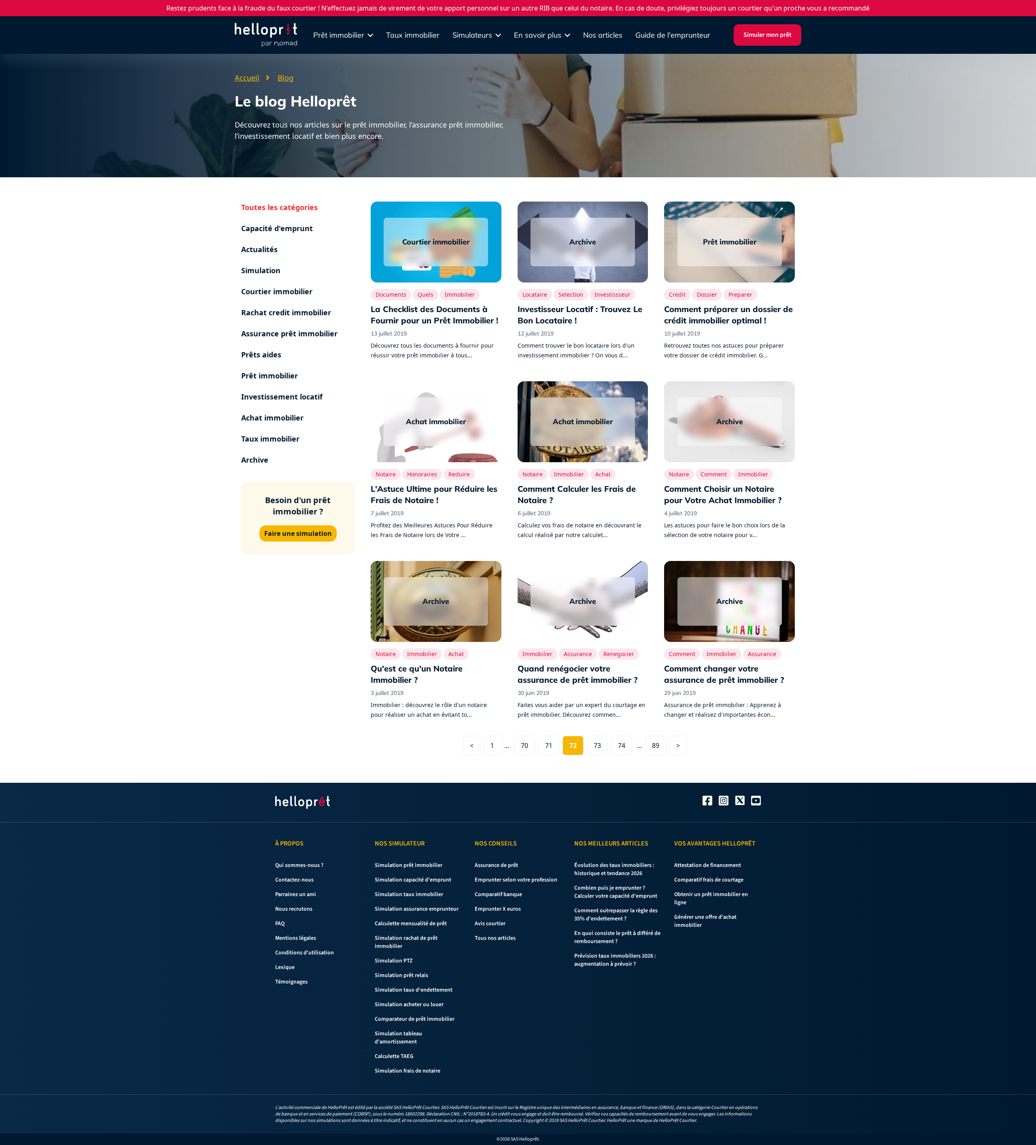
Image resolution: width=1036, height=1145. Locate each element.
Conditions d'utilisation (304, 953)
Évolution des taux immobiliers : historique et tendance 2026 (614, 869)
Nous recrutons (293, 909)
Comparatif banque (498, 894)
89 (655, 745)
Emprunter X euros (498, 909)
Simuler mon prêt (767, 34)
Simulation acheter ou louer (409, 1005)
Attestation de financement (707, 865)
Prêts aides (261, 354)
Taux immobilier (412, 35)
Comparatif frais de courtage (708, 880)
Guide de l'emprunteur (672, 35)
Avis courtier (490, 924)
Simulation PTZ (394, 961)
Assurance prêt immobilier (289, 333)
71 (548, 745)
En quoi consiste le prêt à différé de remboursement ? (617, 937)
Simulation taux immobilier (409, 894)
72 (573, 745)
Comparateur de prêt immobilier (414, 1019)
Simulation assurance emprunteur (417, 909)
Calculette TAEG (394, 1056)
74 (621, 745)
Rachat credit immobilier (286, 312)
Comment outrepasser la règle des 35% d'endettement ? (616, 915)
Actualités (259, 249)
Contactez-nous (294, 880)
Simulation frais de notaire (407, 1071)
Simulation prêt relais (401, 975)
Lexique (285, 967)
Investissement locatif (282, 396)
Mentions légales (295, 938)
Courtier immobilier (276, 291)
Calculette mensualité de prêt (411, 924)
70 (524, 745)
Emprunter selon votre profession (516, 880)
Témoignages (291, 982)
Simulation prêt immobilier (408, 865)
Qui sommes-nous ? (299, 865)
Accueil (247, 78)
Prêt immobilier (269, 375)
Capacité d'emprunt (277, 228)
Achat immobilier (272, 418)
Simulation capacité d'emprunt (413, 880)
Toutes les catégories (279, 207)
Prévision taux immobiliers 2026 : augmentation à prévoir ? (615, 960)
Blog (285, 78)
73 (597, 745)
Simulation (260, 270)
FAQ (279, 924)
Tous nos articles (495, 938)
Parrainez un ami (295, 894)
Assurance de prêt (496, 865)
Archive (254, 460)
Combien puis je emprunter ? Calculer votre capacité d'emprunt (615, 892)
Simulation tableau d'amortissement (398, 1038)
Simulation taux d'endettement (413, 990)
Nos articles (602, 35)
